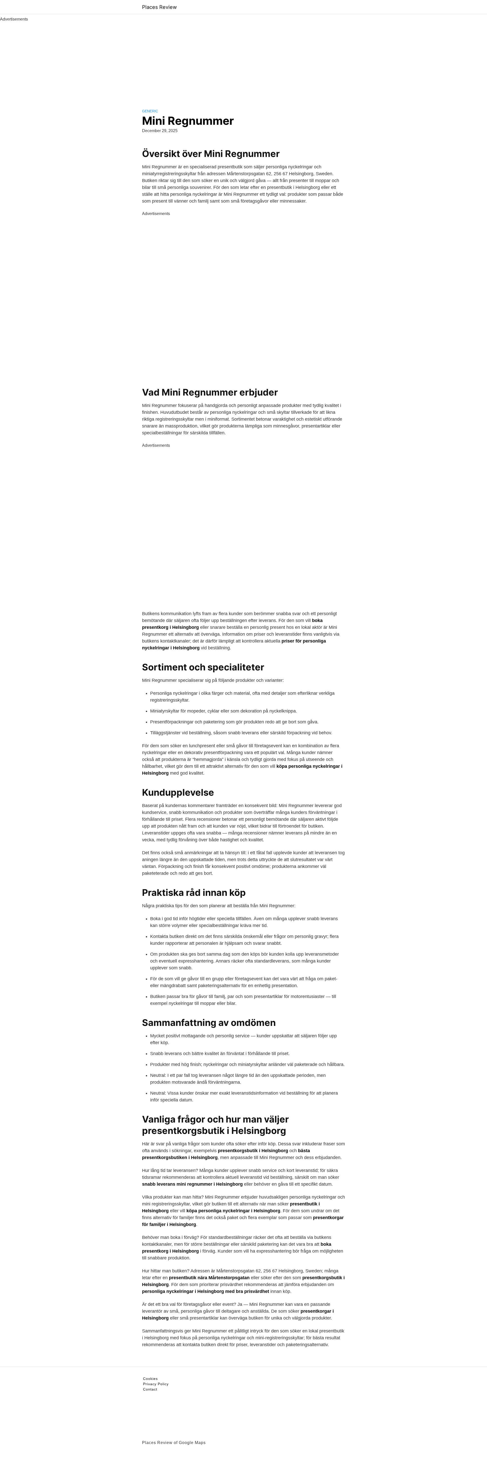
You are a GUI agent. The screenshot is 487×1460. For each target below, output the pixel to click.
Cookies (150, 1379)
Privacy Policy (156, 1384)
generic (150, 111)
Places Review (159, 7)
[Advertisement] (243, 60)
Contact (150, 1389)
